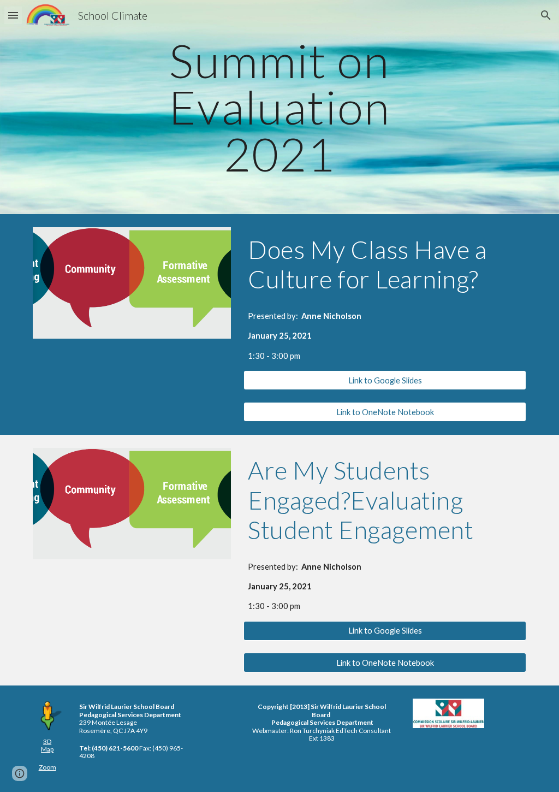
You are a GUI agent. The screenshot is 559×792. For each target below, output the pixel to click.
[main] (279, 107)
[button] (13, 15)
